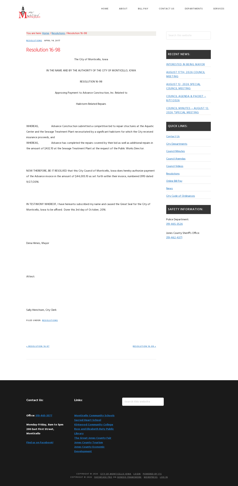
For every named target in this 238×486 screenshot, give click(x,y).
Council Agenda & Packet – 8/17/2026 (186, 98)
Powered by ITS (152, 474)
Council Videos (174, 166)
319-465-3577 (44, 415)
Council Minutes (175, 151)
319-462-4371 (174, 237)
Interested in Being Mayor (185, 64)
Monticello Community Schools (94, 415)
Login (137, 474)
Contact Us (173, 136)
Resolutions (34, 40)
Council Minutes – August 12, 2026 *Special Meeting (187, 110)
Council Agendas (176, 159)
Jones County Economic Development (89, 449)
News (169, 188)
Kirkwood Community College (93, 424)
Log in (164, 477)
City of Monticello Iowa (29, 11)
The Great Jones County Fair (92, 438)
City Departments (176, 144)
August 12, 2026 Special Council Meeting (183, 86)
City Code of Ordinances (180, 196)
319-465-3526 (174, 224)
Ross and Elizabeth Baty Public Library (94, 431)
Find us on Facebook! (39, 442)
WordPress (151, 477)
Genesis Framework (129, 477)
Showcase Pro (103, 477)
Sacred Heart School (87, 420)
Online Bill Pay (174, 181)
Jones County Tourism (88, 442)
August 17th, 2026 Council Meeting (185, 74)
